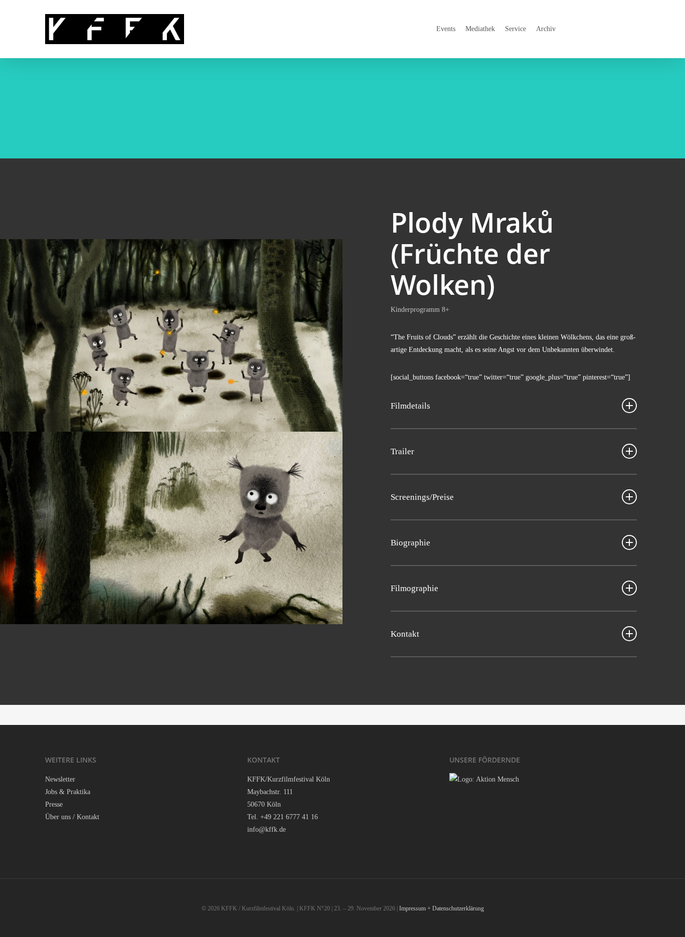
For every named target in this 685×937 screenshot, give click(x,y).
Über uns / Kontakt (72, 817)
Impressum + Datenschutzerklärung (441, 908)
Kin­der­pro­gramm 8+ (420, 309)
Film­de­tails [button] (410, 406)
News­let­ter (60, 779)
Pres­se (54, 804)
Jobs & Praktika (67, 792)
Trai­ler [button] (402, 451)
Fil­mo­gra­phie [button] (414, 588)
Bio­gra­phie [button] (410, 542)
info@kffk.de (266, 829)
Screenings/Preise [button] (422, 497)
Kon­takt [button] (405, 634)
